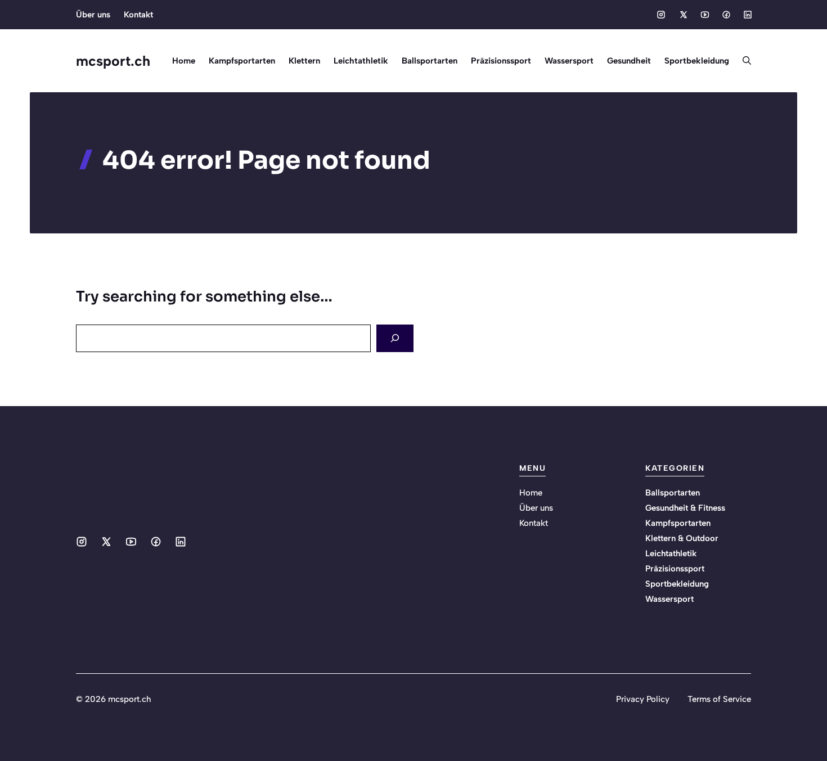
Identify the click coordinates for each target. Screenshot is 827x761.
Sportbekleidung (696, 61)
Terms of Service (719, 699)
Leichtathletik (361, 61)
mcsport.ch (113, 60)
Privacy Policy (642, 699)
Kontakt (138, 15)
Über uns (93, 15)
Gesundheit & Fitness (685, 508)
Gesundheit (629, 61)
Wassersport (569, 61)
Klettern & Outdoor (681, 538)
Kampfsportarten (242, 61)
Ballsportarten (429, 61)
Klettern (304, 61)
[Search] (395, 338)
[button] (743, 60)
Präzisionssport (501, 61)
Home (183, 61)
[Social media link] (661, 14)
